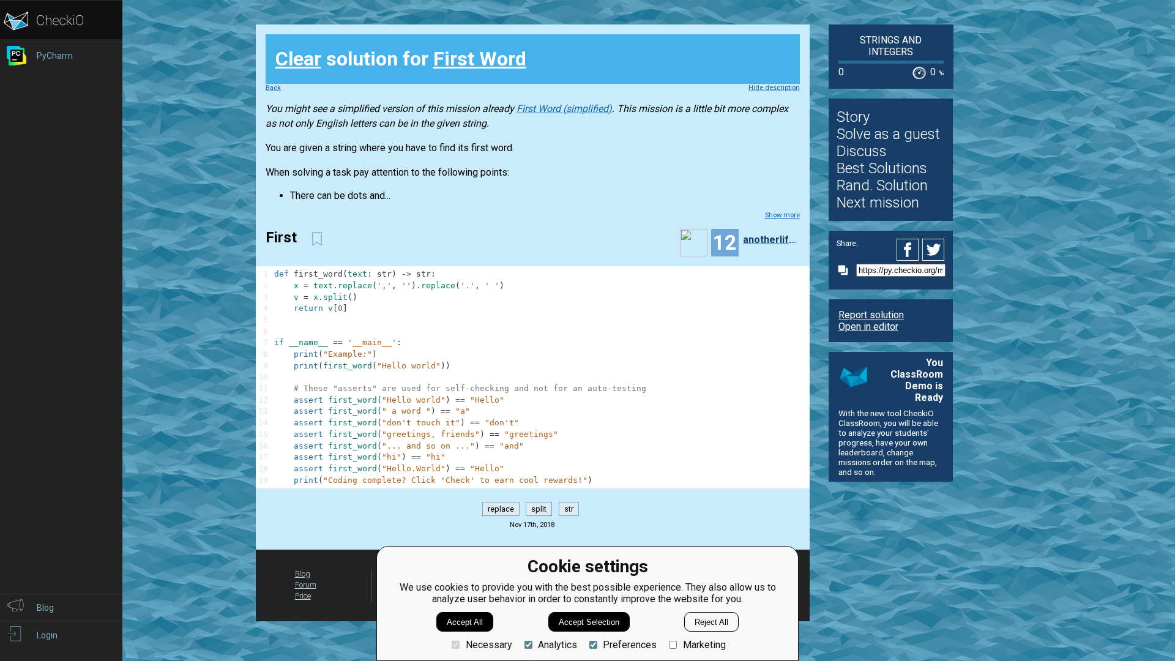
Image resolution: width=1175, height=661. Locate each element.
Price (303, 595)
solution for (400, 58)
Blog (302, 573)
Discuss (862, 151)
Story (853, 116)
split (538, 508)
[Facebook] (909, 250)
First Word (479, 58)
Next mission (878, 202)
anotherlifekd (770, 239)
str (568, 508)
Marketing (704, 645)
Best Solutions (882, 168)
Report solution (871, 315)
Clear (298, 58)
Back (273, 88)
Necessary (489, 645)
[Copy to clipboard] (846, 270)
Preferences (630, 645)
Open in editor (868, 326)
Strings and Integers (891, 46)
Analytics (557, 645)
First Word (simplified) (564, 108)
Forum (305, 584)
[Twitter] (934, 250)
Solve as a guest (888, 134)
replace (501, 508)
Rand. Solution (882, 185)
